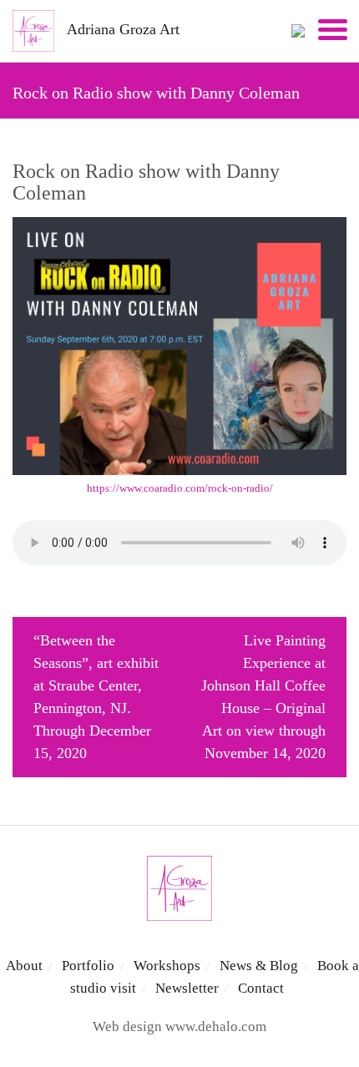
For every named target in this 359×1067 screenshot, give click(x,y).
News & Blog (259, 965)
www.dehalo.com (215, 1026)
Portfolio (88, 965)
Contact (261, 988)
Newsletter (187, 988)
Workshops (167, 965)
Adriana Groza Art (123, 29)
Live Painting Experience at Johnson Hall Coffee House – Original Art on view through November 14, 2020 (263, 696)
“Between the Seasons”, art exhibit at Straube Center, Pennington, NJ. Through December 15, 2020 (96, 696)
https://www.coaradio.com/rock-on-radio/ (180, 488)
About (24, 965)
